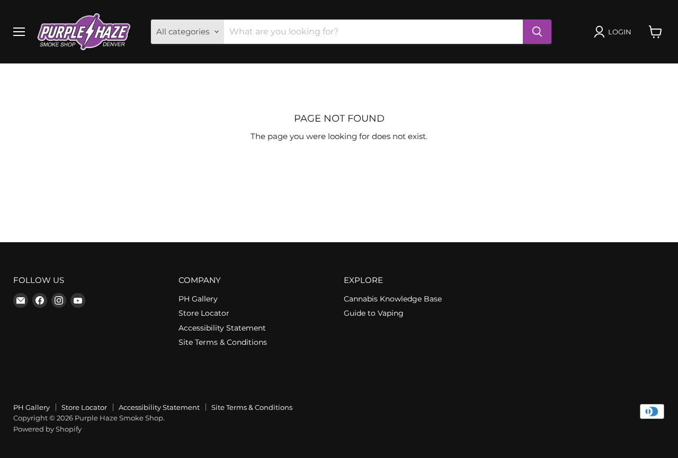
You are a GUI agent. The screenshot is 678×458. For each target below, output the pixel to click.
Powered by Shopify (47, 429)
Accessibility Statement (222, 328)
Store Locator (204, 313)
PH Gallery (198, 299)
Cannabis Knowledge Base (393, 299)
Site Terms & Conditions (223, 342)
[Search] (537, 32)
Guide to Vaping (374, 313)
